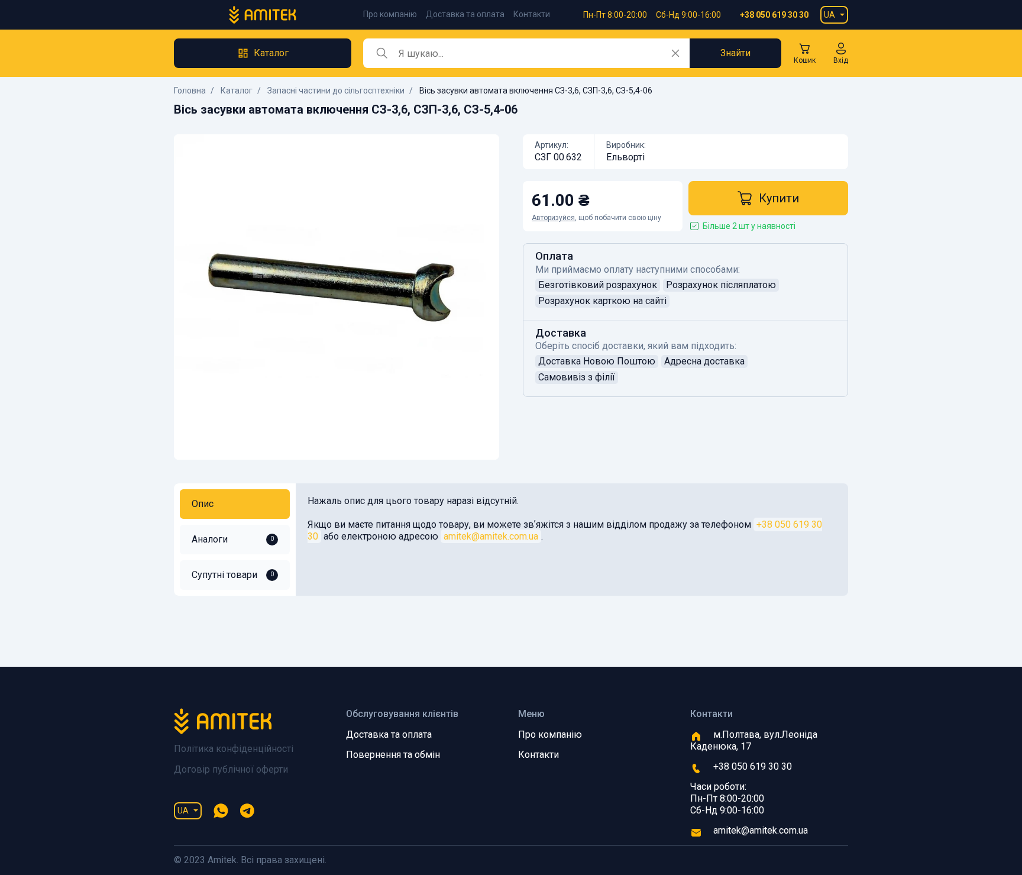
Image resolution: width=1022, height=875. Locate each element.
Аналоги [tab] (233, 539)
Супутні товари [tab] (233, 574)
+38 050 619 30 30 (774, 15)
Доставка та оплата (465, 14)
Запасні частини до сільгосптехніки (336, 90)
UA (829, 15)
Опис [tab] (203, 503)
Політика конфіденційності (233, 748)
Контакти (531, 14)
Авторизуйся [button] (553, 218)
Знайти (735, 53)
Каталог (237, 90)
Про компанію (390, 14)
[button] (840, 53)
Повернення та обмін (393, 754)
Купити (779, 198)
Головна (190, 90)
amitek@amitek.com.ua (491, 536)
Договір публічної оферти (231, 769)
